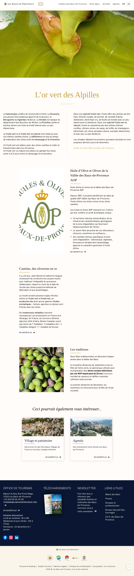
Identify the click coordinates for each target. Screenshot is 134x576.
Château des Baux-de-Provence (72, 4)
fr (123, 4)
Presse (108, 498)
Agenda (116, 4)
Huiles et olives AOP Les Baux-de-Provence (94, 148)
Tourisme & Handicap (27, 566)
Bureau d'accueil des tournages (115, 511)
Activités (106, 4)
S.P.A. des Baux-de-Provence (114, 518)
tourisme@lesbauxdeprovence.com (20, 502)
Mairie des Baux (112, 494)
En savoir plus (76, 252)
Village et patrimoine (38, 440)
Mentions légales (60, 566)
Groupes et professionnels (112, 504)
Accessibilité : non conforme (104, 566)
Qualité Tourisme (44, 566)
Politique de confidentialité (79, 566)
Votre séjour (94, 4)
